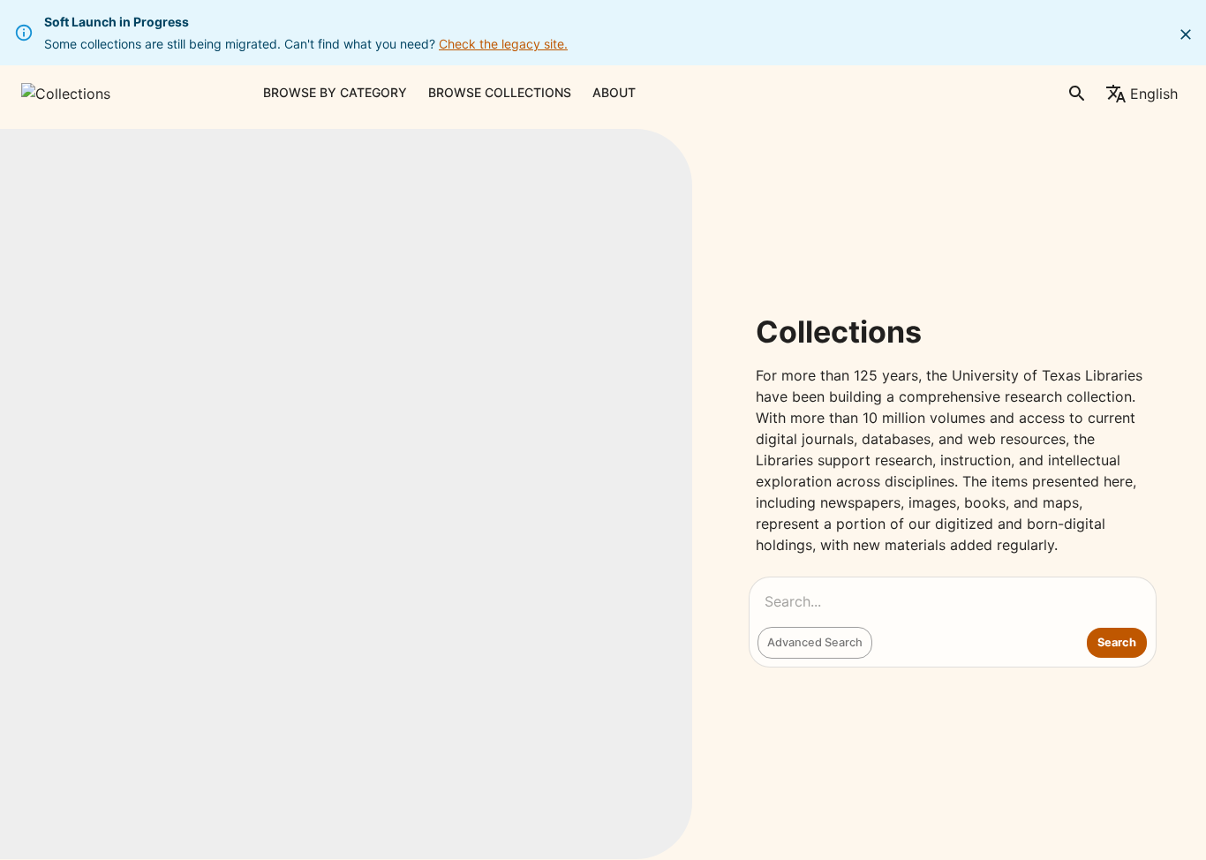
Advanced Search (815, 642)
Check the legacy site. (503, 43)
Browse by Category (335, 92)
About (614, 92)
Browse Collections (499, 92)
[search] (1077, 93)
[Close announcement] (1185, 34)
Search (1116, 642)
